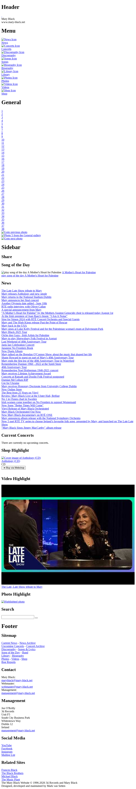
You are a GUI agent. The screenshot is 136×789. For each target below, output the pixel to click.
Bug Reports (8, 662)
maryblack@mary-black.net (16, 680)
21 (2, 174)
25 (2, 187)
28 (2, 197)
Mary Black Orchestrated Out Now (21, 411)
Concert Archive (35, 646)
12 (2, 146)
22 (2, 177)
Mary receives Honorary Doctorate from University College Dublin (39, 386)
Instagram (6, 751)
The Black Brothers (12, 773)
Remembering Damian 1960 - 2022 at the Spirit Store (31, 363)
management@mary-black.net (18, 693)
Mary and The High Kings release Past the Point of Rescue (34, 322)
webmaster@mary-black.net (17, 686)
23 (2, 181)
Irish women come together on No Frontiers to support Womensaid (38, 402)
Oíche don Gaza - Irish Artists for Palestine (25, 335)
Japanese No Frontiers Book (17, 348)
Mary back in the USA (14, 325)
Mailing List (8, 754)
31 (2, 206)
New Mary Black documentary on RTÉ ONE (26, 414)
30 (2, 203)
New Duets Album (11, 351)
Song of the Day (10, 652)
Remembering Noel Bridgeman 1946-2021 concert (29, 370)
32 (2, 209)
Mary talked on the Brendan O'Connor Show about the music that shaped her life (46, 354)
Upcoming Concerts (12, 646)
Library (5, 655)
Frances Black (9, 769)
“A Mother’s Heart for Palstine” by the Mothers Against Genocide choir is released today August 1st (57, 312)
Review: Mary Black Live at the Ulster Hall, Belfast (30, 395)
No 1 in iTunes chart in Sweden (19, 399)
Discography (8, 649)
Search (7, 609)
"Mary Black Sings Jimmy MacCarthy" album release (31, 427)
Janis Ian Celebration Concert (17, 344)
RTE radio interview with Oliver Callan (23, 306)
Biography (18, 655)
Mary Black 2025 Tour (14, 332)
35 (2, 219)
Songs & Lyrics (26, 649)
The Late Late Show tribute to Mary (21, 290)
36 (2, 222)
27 (2, 193)
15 (2, 155)
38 (2, 228)
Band (25, 652)
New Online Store (11, 389)
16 (2, 158)
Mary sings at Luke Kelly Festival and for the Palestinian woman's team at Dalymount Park (52, 328)
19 (2, 168)
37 (2, 225)
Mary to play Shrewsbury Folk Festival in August (29, 338)
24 (2, 184)
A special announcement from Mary (21, 309)
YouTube (6, 745)
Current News (9, 642)
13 (2, 149)
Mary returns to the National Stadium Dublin (26, 296)
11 (2, 142)
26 (2, 190)
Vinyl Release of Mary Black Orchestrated (25, 408)
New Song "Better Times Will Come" (22, 405)
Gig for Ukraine (10, 383)
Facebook (6, 748)
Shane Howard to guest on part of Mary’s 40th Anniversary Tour (37, 357)
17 (2, 162)
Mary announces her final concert (20, 300)
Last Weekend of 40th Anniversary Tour (23, 341)
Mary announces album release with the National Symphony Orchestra (40, 418)
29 (2, 200)
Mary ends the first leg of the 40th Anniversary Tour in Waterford (37, 360)
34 (2, 216)
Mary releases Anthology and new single (24, 293)
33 (2, 213)
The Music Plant (10, 779)
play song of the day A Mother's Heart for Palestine (29, 275)
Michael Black (9, 776)
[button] (31, 272)
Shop (24, 658)
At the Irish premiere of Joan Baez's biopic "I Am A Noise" (34, 316)
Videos (15, 658)
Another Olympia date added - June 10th (24, 303)
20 (2, 171)
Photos (5, 658)
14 (2, 152)
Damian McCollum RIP (14, 379)
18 (2, 165)
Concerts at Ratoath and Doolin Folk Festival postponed (32, 376)
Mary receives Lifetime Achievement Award (26, 373)
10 (2, 139)
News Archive (27, 642)
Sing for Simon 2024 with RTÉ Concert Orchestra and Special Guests (40, 319)
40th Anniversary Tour (14, 367)
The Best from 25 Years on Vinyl (19, 392)
